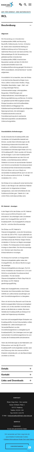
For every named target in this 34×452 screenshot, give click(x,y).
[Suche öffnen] (25, 4)
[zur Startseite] (8, 4)
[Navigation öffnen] (30, 4)
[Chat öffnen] (30, 448)
